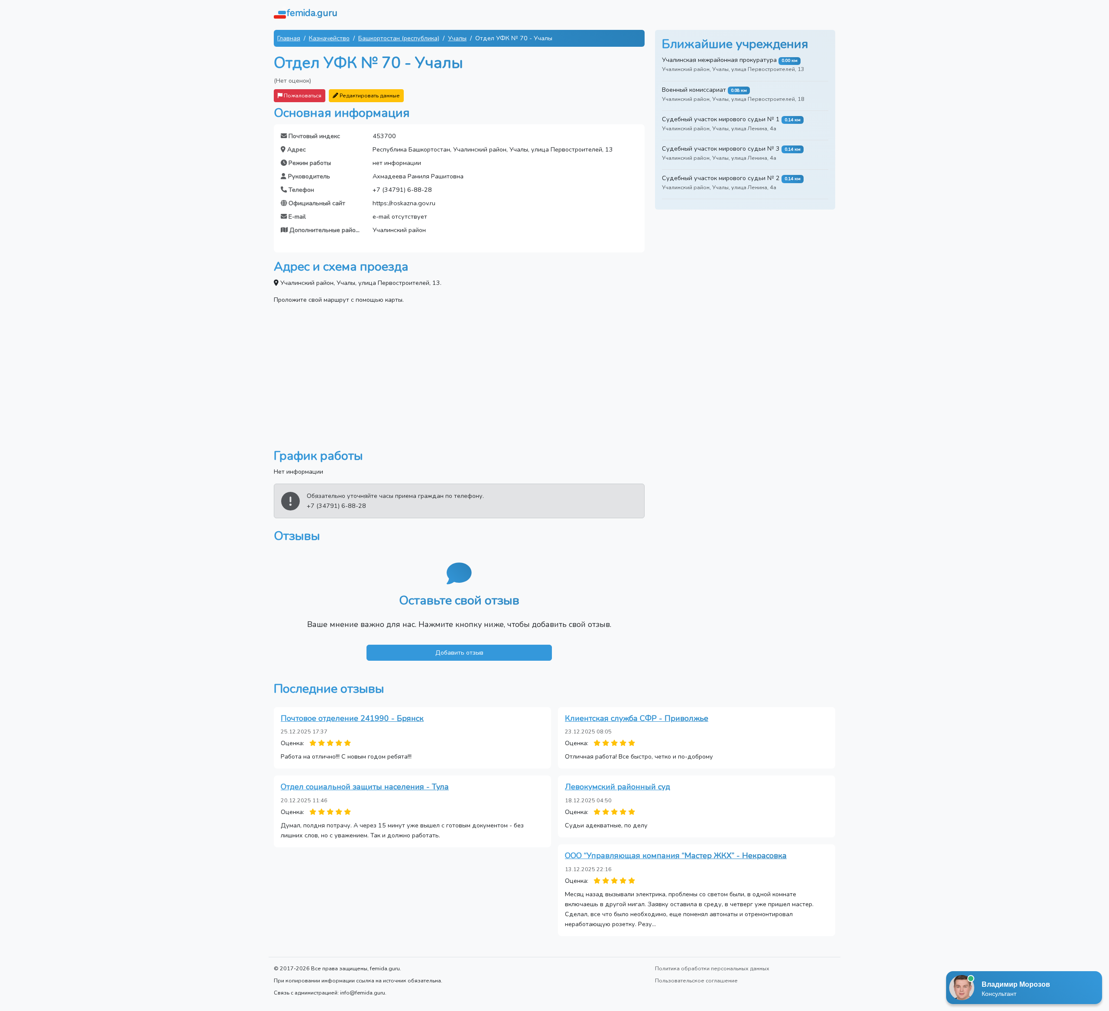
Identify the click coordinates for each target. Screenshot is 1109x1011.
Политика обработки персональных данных (712, 968)
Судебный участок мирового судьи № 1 (721, 119)
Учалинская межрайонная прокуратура (719, 59)
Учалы (457, 38)
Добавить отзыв (459, 652)
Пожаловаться (301, 95)
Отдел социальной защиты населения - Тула (365, 787)
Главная (288, 38)
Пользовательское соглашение (696, 980)
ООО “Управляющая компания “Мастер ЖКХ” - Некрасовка (676, 855)
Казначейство (329, 38)
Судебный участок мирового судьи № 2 (721, 178)
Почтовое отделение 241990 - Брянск (352, 718)
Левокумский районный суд (617, 787)
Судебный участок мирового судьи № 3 (721, 148)
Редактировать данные (369, 95)
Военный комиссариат (694, 89)
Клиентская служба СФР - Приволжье (636, 718)
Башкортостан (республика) (398, 38)
